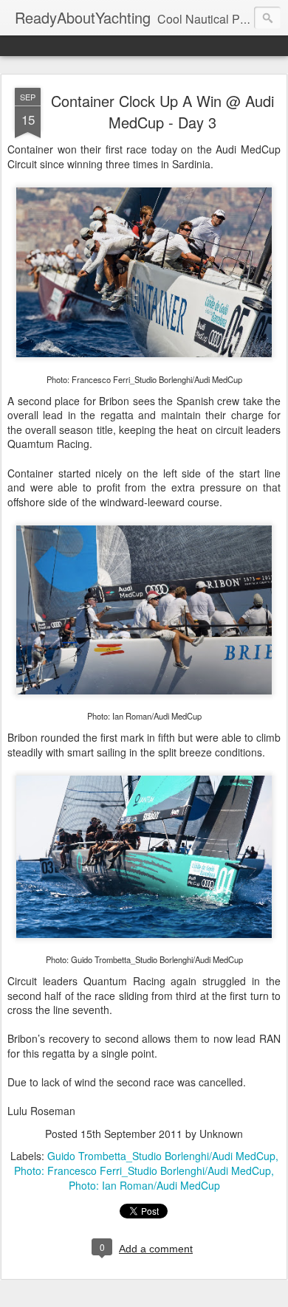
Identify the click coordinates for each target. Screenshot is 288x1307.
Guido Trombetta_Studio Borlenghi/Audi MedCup (161, 1155)
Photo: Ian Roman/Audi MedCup (144, 1185)
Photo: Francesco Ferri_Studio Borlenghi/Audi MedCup (142, 1170)
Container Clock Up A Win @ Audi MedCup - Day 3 (162, 111)
